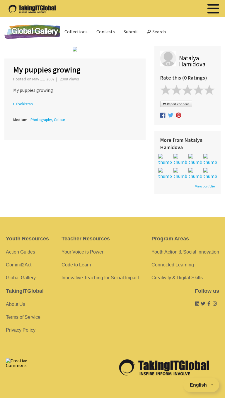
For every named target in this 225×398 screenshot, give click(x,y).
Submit (131, 32)
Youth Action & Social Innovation (185, 251)
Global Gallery (32, 32)
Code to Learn (76, 264)
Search (158, 32)
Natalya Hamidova (192, 61)
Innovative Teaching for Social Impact (100, 277)
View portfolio (205, 186)
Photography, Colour (47, 119)
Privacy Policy (20, 330)
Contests (105, 32)
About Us (15, 304)
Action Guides (20, 251)
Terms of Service (23, 317)
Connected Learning (172, 264)
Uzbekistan (23, 103)
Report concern (177, 104)
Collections (76, 32)
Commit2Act (18, 264)
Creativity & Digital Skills (177, 277)
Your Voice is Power (82, 251)
